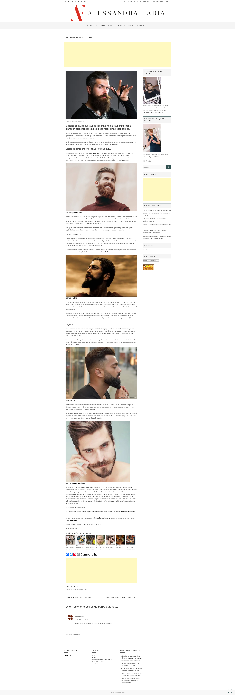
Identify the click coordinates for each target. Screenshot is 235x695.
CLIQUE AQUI (147, 161)
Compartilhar (90, 554)
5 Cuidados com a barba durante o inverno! (110, 547)
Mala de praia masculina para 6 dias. (80, 547)
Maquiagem (92, 25)
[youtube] (68, 655)
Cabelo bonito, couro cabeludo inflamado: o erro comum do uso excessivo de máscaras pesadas (157, 213)
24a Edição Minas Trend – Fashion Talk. (79, 597)
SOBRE (130, 2)
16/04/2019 (80, 121)
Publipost (141, 25)
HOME (124, 2)
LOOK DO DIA (120, 25)
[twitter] (65, 655)
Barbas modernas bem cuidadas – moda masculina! (130, 547)
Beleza (102, 25)
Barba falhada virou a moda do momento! (100, 547)
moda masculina (71, 520)
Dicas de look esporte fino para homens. (70, 547)
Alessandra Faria (71, 121)
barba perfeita (93, 153)
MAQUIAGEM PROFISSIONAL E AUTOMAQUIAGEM (148, 2)
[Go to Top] (230, 691)
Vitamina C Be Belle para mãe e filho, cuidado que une (130, 664)
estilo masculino (80, 589)
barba (71, 589)
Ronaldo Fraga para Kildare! (119, 546)
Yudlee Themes (120, 692)
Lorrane (78, 616)
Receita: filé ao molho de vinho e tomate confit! (121, 597)
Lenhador (79, 212)
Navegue (96, 650)
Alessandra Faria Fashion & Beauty (81, 24)
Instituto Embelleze (78, 483)
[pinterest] (66, 655)
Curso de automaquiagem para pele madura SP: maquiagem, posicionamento (130, 680)
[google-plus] (70, 655)
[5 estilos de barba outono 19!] (101, 95)
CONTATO (167, 2)
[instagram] (69, 655)
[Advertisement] (117, 54)
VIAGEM (131, 25)
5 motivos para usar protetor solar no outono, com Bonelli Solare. (131, 674)
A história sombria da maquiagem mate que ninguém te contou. (131, 669)
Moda (110, 25)
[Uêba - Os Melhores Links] (148, 265)
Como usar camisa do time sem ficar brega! (90, 547)
